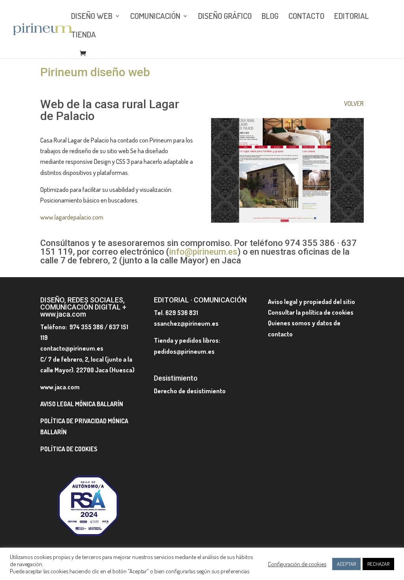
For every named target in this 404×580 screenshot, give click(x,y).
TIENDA (83, 35)
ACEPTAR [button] (346, 564)
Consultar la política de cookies (311, 312)
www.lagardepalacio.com (71, 217)
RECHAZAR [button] (378, 564)
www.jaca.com (60, 387)
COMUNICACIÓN (155, 17)
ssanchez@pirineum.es (186, 323)
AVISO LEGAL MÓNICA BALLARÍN (81, 404)
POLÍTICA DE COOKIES (68, 449)
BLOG (270, 17)
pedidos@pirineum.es (184, 351)
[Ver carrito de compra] (85, 53)
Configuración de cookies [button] (297, 563)
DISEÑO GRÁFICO (225, 17)
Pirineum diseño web (95, 72)
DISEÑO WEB (91, 17)
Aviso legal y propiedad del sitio (311, 302)
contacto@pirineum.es (71, 348)
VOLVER (354, 103)
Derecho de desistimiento (190, 391)
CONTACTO (306, 17)
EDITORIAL (351, 17)
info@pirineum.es (203, 252)
